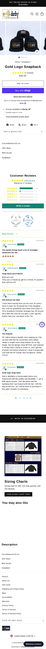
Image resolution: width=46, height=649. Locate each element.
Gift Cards (6, 585)
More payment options (23, 96)
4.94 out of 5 (29, 180)
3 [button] (23, 398)
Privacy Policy (7, 605)
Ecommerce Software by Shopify (23, 647)
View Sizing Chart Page (18, 494)
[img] (7, 241)
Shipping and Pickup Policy (13, 589)
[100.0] (28, 220)
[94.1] (16, 220)
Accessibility (7, 597)
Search (5, 576)
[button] (18, 73)
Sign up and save (12, 620)
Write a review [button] (23, 206)
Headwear (25, 62)
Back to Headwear (24, 418)
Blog (4, 593)
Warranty (5, 601)
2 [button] (19, 398)
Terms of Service (9, 610)
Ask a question (13, 131)
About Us (6, 581)
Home (17, 62)
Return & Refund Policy (11, 614)
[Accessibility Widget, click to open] (42, 324)
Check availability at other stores (17, 116)
